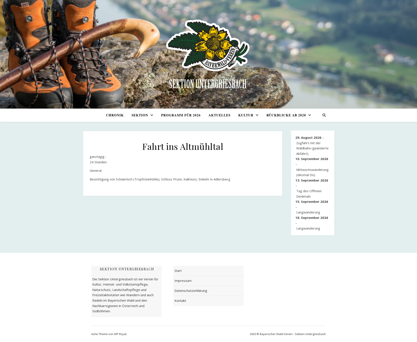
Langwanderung (308, 212)
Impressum (183, 280)
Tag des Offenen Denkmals (309, 193)
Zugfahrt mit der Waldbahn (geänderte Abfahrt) (312, 148)
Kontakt (180, 300)
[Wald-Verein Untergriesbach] (208, 54)
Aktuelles (219, 115)
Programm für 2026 (181, 115)
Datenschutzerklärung (190, 290)
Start (178, 270)
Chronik (115, 115)
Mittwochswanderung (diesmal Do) (312, 172)
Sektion (140, 115)
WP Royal (120, 334)
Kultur (245, 115)
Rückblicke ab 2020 (286, 115)
